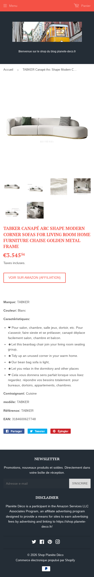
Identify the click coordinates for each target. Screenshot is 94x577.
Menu (13, 6)
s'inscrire (80, 483)
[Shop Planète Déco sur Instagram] (57, 542)
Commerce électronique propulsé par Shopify (45, 560)
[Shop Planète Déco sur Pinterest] (49, 542)
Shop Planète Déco (50, 555)
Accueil (8, 69)
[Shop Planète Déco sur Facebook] (41, 542)
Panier (85, 6)
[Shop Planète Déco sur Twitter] (34, 542)
